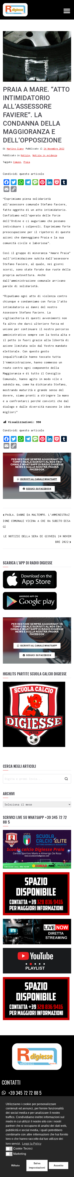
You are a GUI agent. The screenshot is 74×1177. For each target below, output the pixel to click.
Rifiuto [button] (15, 1165)
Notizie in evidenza (45, 155)
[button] (66, 10)
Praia (27, 162)
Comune (17, 162)
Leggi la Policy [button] (31, 1143)
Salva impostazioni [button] (37, 1165)
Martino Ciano (15, 148)
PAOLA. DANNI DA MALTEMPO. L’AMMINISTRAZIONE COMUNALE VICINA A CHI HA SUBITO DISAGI (36, 520)
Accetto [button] (58, 1165)
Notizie (25, 155)
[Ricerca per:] (37, 778)
